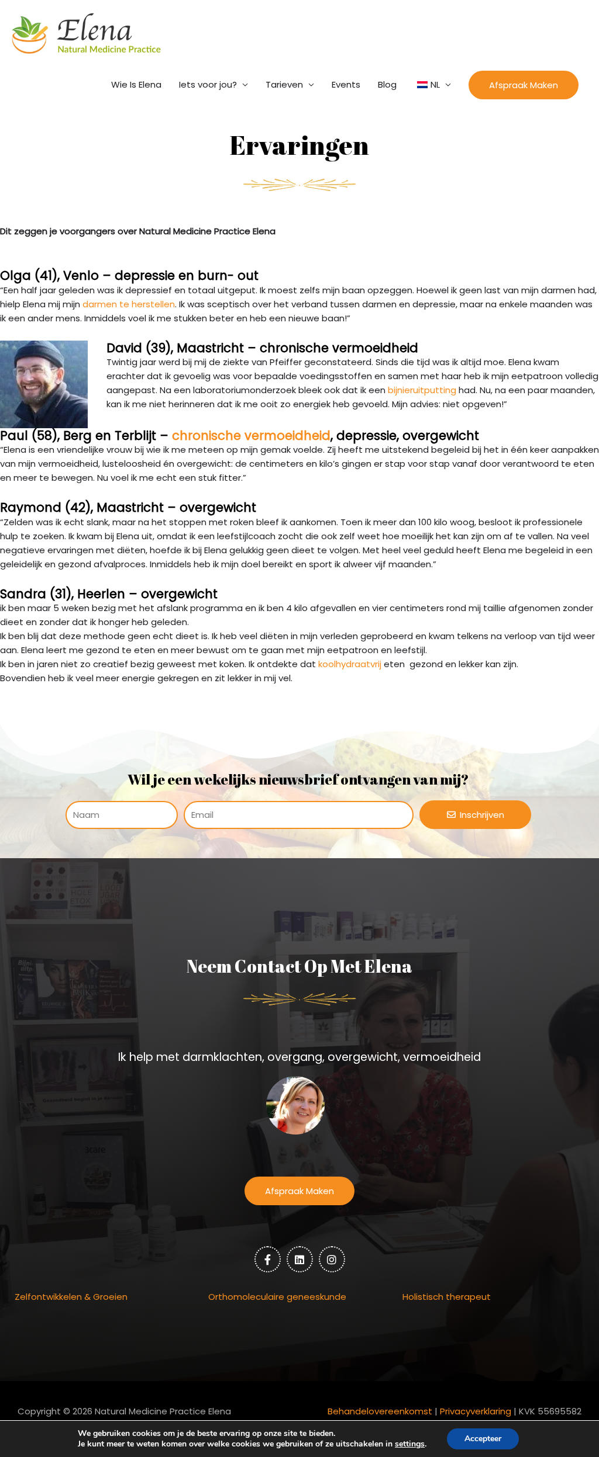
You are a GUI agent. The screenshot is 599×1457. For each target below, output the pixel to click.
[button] (524, 85)
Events (346, 84)
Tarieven (284, 84)
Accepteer (482, 1438)
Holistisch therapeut (446, 1297)
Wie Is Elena (136, 84)
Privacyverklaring (475, 1411)
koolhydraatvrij (349, 664)
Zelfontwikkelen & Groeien (71, 1297)
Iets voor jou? (208, 84)
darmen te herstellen (128, 304)
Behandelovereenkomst (380, 1411)
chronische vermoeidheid (251, 435)
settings (410, 1444)
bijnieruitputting (422, 390)
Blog (387, 84)
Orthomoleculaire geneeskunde (277, 1297)
